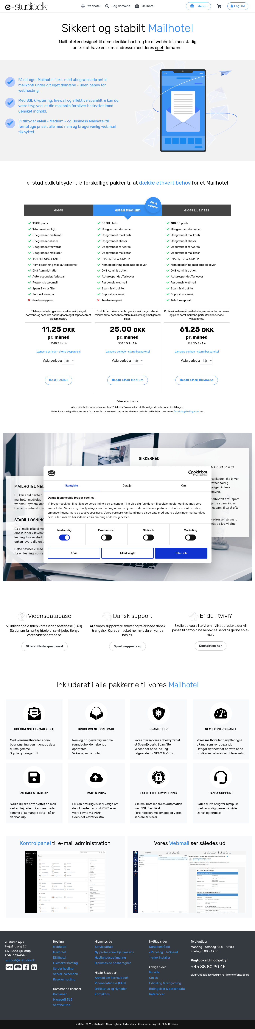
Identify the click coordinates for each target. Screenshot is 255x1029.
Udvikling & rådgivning (165, 983)
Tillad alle (181, 553)
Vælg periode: (52, 360)
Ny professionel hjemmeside (114, 952)
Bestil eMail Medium (127, 380)
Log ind (239, 6)
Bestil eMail (58, 380)
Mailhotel (148, 6)
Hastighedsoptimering (110, 957)
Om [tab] (183, 485)
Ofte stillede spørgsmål (44, 646)
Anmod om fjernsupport (111, 978)
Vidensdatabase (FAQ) (110, 983)
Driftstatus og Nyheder (111, 989)
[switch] (106, 538)
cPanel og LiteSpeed (163, 952)
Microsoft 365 (62, 999)
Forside (154, 972)
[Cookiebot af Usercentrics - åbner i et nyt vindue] (191, 473)
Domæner (60, 994)
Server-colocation (65, 974)
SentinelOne (61, 1005)
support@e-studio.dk (20, 960)
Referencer (157, 994)
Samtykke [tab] (71, 485)
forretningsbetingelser (186, 411)
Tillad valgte (127, 553)
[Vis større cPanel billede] (65, 882)
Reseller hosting (64, 979)
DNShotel (59, 957)
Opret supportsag (128, 646)
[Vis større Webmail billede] (189, 882)
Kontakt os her (210, 646)
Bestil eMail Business (197, 380)
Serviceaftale (104, 947)
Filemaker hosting (65, 963)
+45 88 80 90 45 (208, 966)
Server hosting (63, 968)
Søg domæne (121, 6)
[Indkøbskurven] (220, 6)
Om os (153, 978)
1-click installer (159, 957)
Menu (201, 6)
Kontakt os (102, 994)
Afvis (74, 553)
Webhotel (93, 6)
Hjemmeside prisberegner (113, 963)
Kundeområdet (159, 947)
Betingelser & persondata (167, 989)
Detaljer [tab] (127, 485)
